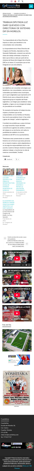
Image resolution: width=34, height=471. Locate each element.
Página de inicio (7, 13)
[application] (17, 258)
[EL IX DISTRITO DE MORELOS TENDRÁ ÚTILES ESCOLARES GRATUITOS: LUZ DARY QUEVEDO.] (9, 212)
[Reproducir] (5, 265)
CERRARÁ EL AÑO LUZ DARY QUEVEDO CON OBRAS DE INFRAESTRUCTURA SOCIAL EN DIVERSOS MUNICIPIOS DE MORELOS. (8, 183)
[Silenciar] (26, 265)
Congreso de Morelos (20, 13)
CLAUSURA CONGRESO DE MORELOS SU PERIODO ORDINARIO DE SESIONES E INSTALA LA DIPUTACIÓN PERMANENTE (20, 183)
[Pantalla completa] (29, 265)
